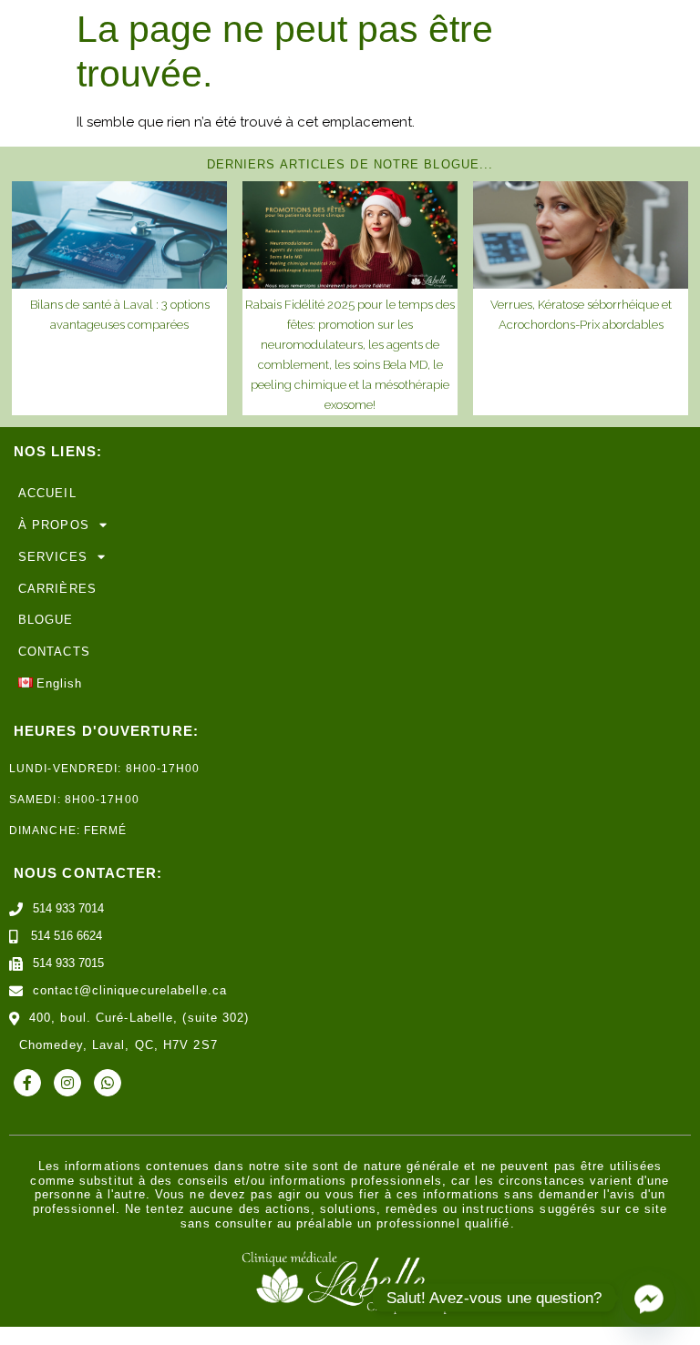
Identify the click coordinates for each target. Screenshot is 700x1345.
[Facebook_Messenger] (649, 1297)
